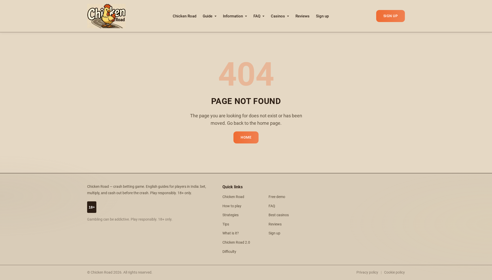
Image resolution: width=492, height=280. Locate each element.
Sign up (322, 16)
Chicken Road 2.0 (236, 242)
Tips (225, 224)
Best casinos (279, 215)
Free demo (277, 197)
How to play (231, 206)
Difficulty (229, 252)
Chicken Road (184, 16)
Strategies (230, 215)
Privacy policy (367, 272)
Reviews (302, 16)
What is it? (230, 233)
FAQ (256, 16)
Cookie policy (394, 272)
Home (246, 137)
